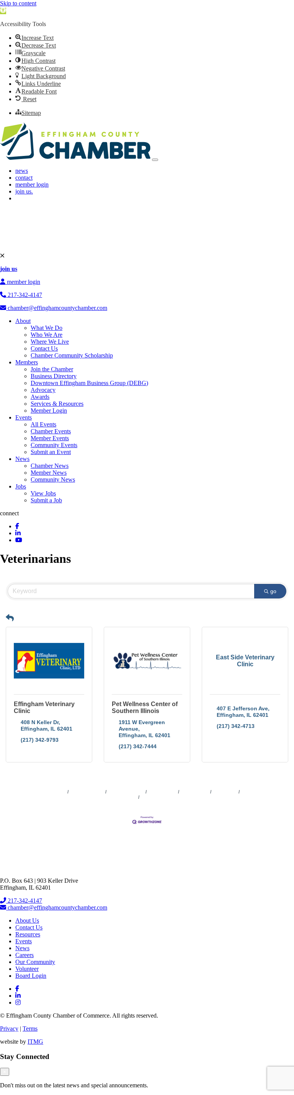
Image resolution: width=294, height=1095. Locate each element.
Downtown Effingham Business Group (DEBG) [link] (89, 383)
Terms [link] (30, 1028)
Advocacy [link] (43, 390)
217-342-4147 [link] (24, 295)
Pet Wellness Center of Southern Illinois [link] (145, 707)
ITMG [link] (35, 1041)
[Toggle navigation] (155, 160)
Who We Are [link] (46, 334)
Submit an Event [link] (51, 452)
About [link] (23, 321)
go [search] (273, 591)
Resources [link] (27, 934)
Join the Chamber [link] (52, 369)
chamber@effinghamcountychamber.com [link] (56, 308)
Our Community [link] (35, 962)
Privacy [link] (9, 1028)
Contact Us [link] (44, 348)
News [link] (22, 459)
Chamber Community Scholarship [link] (72, 355)
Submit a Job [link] (46, 500)
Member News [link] (49, 472)
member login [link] (32, 184)
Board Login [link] (30, 975)
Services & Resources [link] (57, 403)
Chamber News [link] (50, 465)
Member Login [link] (49, 410)
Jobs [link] (20, 486)
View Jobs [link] (43, 493)
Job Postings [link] (195, 792)
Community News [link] (53, 479)
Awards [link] (40, 396)
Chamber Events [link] (51, 431)
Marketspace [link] (162, 792)
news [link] (21, 170)
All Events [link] (43, 424)
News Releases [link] (87, 792)
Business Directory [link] (54, 376)
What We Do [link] (46, 328)
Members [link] (26, 362)
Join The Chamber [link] (161, 797)
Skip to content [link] (18, 3)
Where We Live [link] (50, 341)
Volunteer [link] (27, 969)
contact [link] (24, 177)
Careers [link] (24, 955)
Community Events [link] (54, 445)
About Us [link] (27, 920)
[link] (3, 11)
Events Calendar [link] (126, 792)
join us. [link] (24, 191)
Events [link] (23, 417)
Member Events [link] (50, 438)
